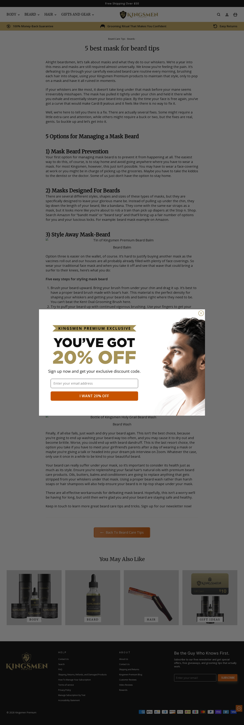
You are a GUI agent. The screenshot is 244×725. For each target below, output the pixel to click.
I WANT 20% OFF (94, 396)
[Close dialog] (201, 313)
